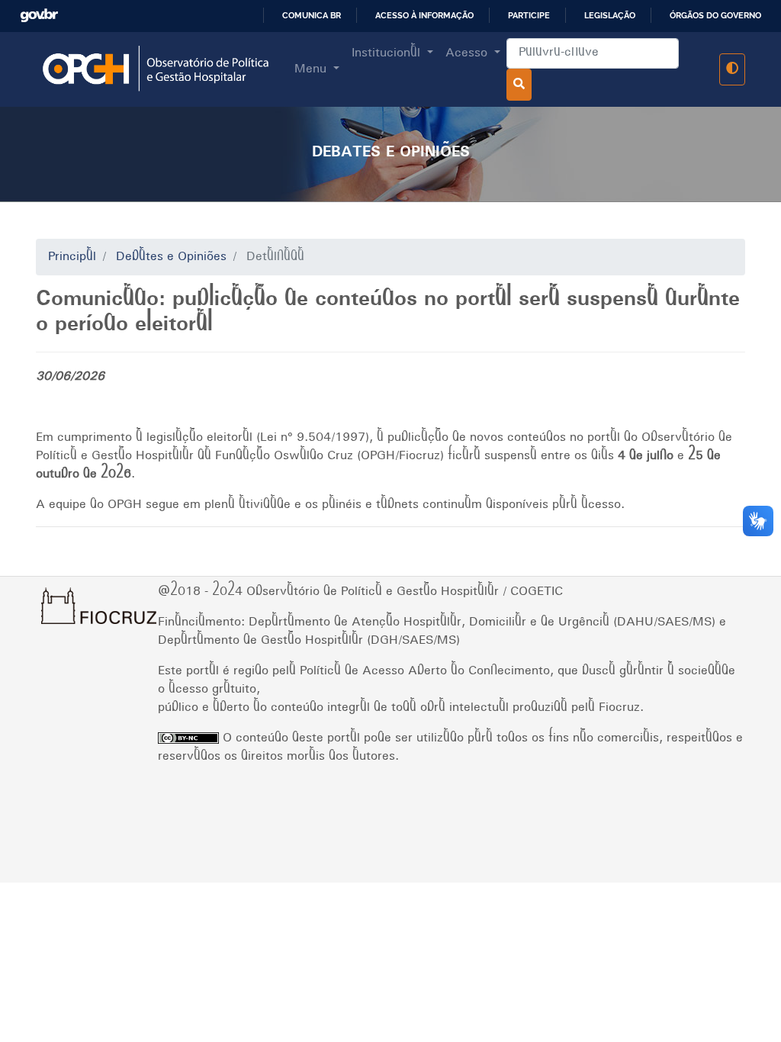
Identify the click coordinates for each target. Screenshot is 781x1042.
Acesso (468, 53)
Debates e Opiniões (171, 257)
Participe (529, 15)
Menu (312, 69)
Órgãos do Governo (715, 15)
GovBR (45, 15)
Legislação (609, 15)
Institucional (388, 53)
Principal (72, 257)
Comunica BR (311, 15)
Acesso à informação (424, 15)
